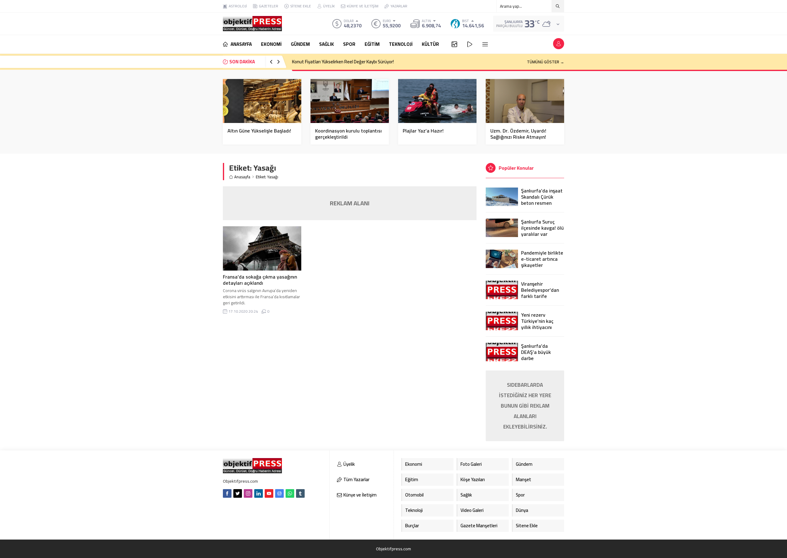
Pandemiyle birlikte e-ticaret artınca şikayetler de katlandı (542, 262)
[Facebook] (227, 493)
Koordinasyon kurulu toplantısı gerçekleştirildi (348, 134)
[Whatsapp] (290, 493)
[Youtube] (269, 493)
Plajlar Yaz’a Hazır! (423, 131)
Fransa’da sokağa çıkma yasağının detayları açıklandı (260, 279)
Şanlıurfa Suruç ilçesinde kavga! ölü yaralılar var (542, 228)
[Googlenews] (279, 493)
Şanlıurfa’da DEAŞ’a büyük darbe (536, 352)
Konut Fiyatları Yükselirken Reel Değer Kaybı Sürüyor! (343, 61)
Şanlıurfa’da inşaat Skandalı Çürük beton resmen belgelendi (542, 200)
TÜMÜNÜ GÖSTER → (545, 61)
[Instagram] (248, 493)
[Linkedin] (258, 493)
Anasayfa (242, 176)
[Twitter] (237, 493)
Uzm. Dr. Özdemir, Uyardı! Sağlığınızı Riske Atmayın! (518, 134)
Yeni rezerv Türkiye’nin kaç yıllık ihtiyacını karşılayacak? (537, 324)
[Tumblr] (300, 493)
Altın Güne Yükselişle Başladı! (259, 131)
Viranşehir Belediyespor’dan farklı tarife (540, 290)
